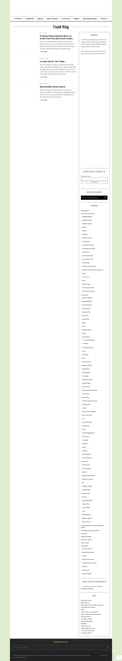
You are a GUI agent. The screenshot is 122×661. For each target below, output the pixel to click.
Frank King (85, 376)
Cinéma (84, 556)
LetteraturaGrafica (87, 589)
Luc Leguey (85, 440)
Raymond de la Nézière (88, 475)
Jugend (84, 227)
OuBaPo (84, 566)
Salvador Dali (86, 493)
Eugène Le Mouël (87, 365)
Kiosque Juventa (85, 616)
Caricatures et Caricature (88, 607)
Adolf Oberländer (87, 298)
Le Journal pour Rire (87, 259)
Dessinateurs (84, 295)
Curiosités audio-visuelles (89, 563)
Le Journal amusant (87, 255)
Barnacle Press (85, 602)
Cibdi (82, 609)
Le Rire (84, 273)
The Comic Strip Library (88, 630)
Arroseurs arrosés (87, 548)
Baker (84, 322)
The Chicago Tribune (88, 287)
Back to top (104, 655)
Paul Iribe (85, 461)
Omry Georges (86, 454)
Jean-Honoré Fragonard (89, 411)
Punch (84, 280)
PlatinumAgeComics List (88, 628)
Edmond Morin (86, 362)
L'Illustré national (87, 238)
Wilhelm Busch (86, 514)
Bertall (84, 333)
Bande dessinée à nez (88, 552)
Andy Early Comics (86, 600)
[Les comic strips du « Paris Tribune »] (24, 65)
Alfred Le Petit (86, 312)
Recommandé (85, 543)
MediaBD (84, 623)
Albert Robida (86, 308)
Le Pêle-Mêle (86, 262)
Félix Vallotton (86, 372)
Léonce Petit (85, 426)
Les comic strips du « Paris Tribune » (53, 61)
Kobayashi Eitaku (87, 422)
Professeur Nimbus (86, 539)
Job (83, 418)
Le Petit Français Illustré (89, 266)
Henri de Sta (85, 397)
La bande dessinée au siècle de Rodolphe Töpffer (92, 526)
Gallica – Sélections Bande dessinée (91, 614)
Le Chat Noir (85, 252)
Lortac (84, 429)
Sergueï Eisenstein (87, 500)
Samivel (84, 497)
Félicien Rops (86, 369)
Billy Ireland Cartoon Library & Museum (92, 605)
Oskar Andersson (87, 458)
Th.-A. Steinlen (86, 507)
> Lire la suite (43, 51)
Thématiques (84, 546)
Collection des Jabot (88, 559)
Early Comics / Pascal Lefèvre (89, 612)
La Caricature (86, 241)
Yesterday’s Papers (86, 633)
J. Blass (84, 408)
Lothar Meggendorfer (88, 433)
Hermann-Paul (86, 404)
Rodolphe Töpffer (87, 486)
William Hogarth (87, 518)
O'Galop (84, 450)
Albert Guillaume (87, 305)
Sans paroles (85, 570)
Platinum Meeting (86, 536)
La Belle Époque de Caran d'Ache (90, 530)
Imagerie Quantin (87, 223)
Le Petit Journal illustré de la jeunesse (92, 270)
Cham (83, 351)
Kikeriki (84, 230)
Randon (84, 472)
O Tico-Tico (85, 277)
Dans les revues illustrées (88, 213)
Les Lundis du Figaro (89, 340)
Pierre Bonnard (86, 468)
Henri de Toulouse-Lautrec (89, 401)
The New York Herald (88, 291)
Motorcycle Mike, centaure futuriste (52, 86)
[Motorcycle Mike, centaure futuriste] (24, 91)
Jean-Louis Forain (87, 415)
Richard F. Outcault (87, 479)
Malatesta (85, 443)
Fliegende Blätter (87, 216)
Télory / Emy (85, 504)
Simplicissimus (86, 284)
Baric (83, 326)
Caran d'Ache (86, 337)
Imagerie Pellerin (87, 220)
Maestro (85, 343)
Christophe (85, 354)
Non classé (84, 533)
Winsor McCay (86, 521)
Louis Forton (85, 436)
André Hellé (85, 319)
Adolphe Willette (87, 301)
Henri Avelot (85, 394)
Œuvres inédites (86, 573)
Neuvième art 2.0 (86, 626)
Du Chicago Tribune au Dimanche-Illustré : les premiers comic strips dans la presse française (56, 37)
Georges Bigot (86, 383)
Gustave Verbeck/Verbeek (89, 390)
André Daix (85, 315)
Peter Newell (86, 465)
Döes (83, 358)
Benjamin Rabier (87, 330)
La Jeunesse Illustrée (88, 245)
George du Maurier (87, 379)
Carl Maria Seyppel (87, 347)
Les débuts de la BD (86, 619)
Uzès (83, 511)
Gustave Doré (86, 386)
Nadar (84, 447)
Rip (83, 482)
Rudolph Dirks (86, 489)
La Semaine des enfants (88, 248)
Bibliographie (85, 210)
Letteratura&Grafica (87, 621)
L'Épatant (84, 234)
